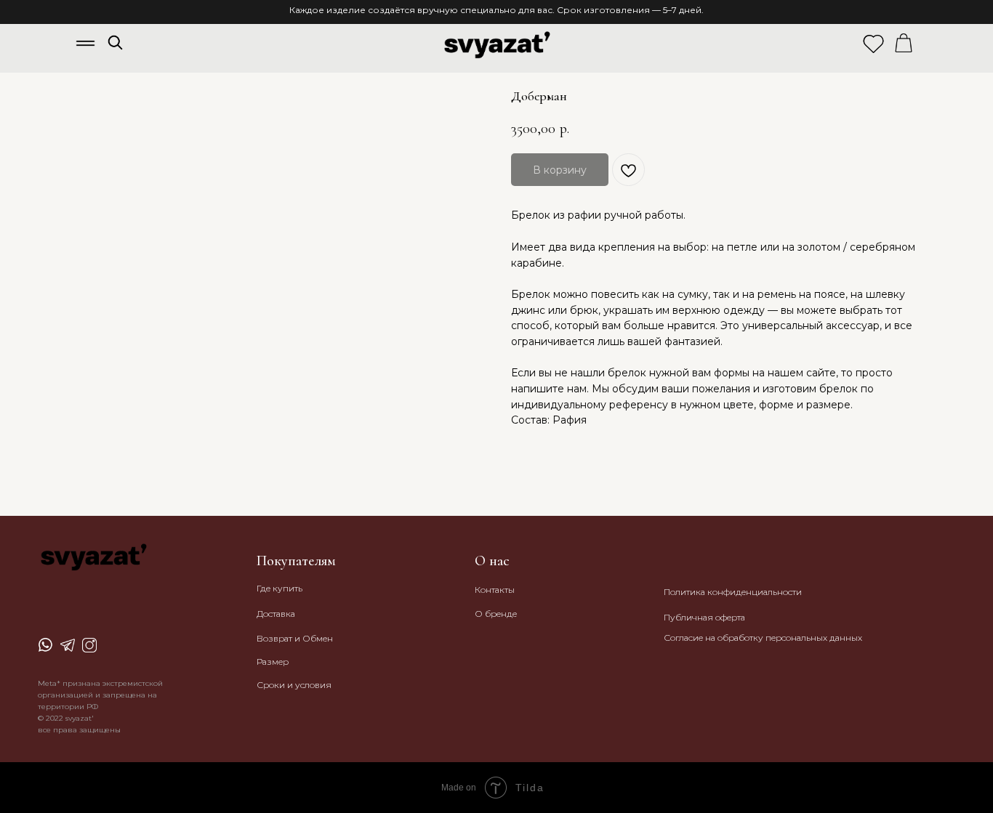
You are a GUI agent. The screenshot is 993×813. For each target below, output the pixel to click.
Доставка (276, 613)
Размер (273, 661)
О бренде (496, 613)
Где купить (279, 588)
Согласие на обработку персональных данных (763, 637)
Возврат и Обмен (295, 638)
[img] (115, 42)
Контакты (495, 589)
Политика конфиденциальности (733, 591)
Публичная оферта (704, 617)
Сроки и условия (294, 684)
